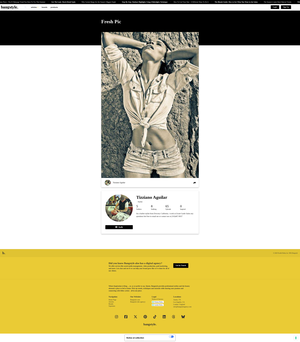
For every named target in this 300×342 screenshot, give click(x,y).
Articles (34, 7)
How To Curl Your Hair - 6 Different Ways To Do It (179, 2)
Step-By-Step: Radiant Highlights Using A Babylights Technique (133, 2)
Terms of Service (157, 299)
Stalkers (139, 209)
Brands (44, 7)
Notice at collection (135, 338)
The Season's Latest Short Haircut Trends (265, 2)
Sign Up (286, 7)
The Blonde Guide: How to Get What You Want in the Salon (224, 2)
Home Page (112, 300)
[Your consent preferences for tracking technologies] (296, 338)
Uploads (168, 209)
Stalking (153, 209)
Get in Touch (181, 265)
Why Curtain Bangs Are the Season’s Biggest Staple (87, 2)
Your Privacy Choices (157, 336)
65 (167, 206)
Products (54, 7)
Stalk (120, 227)
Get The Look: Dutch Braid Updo (52, 2)
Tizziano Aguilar (119, 183)
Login (275, 7)
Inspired (183, 209)
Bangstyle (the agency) (137, 302)
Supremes (112, 306)
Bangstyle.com (135, 300)
